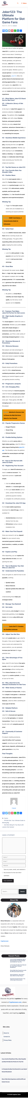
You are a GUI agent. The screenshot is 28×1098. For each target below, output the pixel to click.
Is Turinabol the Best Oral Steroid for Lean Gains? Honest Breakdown (18, 966)
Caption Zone (16, 1094)
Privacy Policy (7, 1040)
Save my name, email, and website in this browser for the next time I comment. (14, 872)
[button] (18, 3)
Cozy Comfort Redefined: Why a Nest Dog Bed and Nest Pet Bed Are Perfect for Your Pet (18, 960)
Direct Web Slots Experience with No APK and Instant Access (18, 971)
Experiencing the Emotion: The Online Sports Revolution (17, 979)
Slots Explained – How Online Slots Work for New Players (17, 975)
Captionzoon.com (15, 1002)
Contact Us (7, 1036)
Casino (6, 818)
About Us (6, 1033)
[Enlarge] (19, 905)
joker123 (13, 76)
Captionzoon (4, 941)
